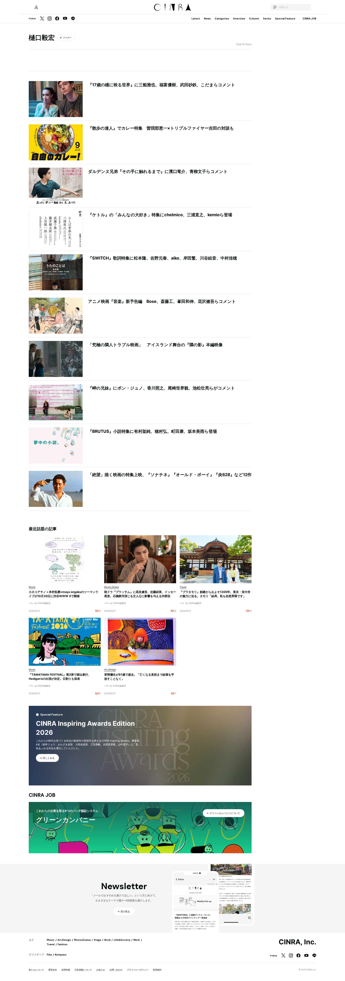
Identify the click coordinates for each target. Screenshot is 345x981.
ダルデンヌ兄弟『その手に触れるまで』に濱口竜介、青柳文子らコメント (158, 171)
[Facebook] (57, 19)
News (207, 18)
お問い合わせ (115, 969)
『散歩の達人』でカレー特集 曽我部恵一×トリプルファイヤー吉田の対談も (161, 128)
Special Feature (285, 18)
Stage (97, 940)
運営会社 (52, 969)
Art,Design (64, 940)
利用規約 (157, 969)
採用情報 (65, 969)
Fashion (62, 944)
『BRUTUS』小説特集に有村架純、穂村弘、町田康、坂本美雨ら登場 (152, 431)
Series (267, 18)
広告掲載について (83, 969)
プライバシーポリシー (137, 969)
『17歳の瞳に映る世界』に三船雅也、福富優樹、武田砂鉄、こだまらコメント (161, 84)
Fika (49, 954)
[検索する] (274, 7)
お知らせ (100, 969)
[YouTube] (65, 18)
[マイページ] (36, 7)
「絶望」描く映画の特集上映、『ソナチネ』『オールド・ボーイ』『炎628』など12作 (170, 474)
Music (50, 940)
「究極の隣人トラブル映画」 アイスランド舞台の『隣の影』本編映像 (155, 344)
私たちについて (36, 969)
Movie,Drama (82, 940)
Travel (51, 944)
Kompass (60, 954)
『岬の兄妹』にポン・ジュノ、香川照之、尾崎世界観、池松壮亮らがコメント (161, 388)
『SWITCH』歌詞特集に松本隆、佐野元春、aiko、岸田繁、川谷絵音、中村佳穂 (162, 258)
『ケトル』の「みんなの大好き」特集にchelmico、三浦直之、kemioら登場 (160, 214)
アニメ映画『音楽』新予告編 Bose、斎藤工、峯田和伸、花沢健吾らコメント (162, 301)
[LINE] (73, 19)
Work (136, 940)
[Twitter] (42, 19)
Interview (239, 18)
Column (254, 18)
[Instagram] (50, 19)
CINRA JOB (309, 18)
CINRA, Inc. (297, 942)
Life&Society (122, 940)
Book (107, 940)
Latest (196, 18)
